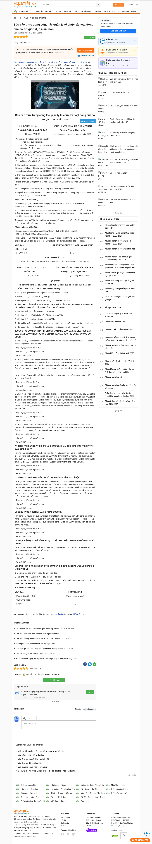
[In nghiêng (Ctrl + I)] (34, 718)
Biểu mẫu (24, 18)
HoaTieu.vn (24, 812)
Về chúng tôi (65, 817)
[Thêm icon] (24, 718)
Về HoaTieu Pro (67, 826)
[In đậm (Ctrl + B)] (30, 718)
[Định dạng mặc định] (39, 718)
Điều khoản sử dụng (93, 817)
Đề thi (133, 11)
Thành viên (118, 5)
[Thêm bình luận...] (58, 725)
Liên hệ (63, 820)
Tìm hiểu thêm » (60, 53)
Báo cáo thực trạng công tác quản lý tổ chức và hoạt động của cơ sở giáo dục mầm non (51, 62)
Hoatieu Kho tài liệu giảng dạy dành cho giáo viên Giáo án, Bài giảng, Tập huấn (25, 4)
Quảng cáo (65, 823)
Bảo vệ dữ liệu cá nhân (94, 823)
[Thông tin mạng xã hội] (92, 833)
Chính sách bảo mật (93, 820)
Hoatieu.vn (15, 18)
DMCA (88, 826)
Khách (106, 20)
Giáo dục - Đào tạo (38, 18)
